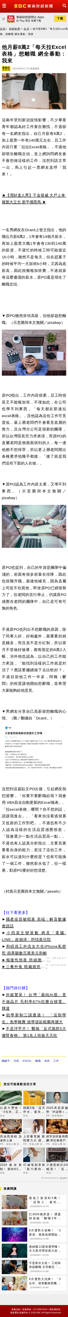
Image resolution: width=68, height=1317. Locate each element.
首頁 (2, 28)
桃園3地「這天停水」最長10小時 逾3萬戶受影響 (34, 1110)
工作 (56, 1060)
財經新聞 (14, 28)
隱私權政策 (55, 1309)
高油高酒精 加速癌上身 (11, 1138)
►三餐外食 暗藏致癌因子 (23, 967)
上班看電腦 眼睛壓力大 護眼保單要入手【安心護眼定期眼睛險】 (34, 1139)
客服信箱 (15, 1309)
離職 (38, 1060)
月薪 (16, 1060)
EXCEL (27, 1060)
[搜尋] (63, 8)
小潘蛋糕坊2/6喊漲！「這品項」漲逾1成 (57, 1167)
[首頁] (34, 5)
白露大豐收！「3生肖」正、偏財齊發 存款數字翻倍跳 (11, 1110)
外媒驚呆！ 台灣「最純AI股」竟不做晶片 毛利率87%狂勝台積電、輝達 (34, 1001)
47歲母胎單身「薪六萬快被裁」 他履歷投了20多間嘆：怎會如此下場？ (34, 1167)
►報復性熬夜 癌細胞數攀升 (24, 960)
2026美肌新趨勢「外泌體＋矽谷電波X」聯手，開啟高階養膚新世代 (57, 1110)
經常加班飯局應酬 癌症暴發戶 (57, 1138)
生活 (26, 28)
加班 (47, 1060)
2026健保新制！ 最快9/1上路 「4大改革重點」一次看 (11, 1167)
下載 (60, 18)
